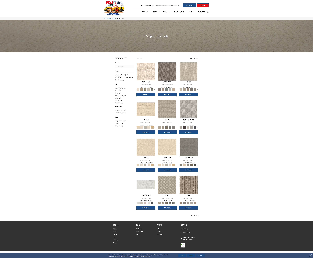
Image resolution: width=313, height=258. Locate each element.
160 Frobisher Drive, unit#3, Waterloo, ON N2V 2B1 (166, 5)
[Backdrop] (189, 147)
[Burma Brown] (184, 127)
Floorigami (115, 242)
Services (155, 12)
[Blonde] (184, 165)
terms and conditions (133, 256)
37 (198, 215)
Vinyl (114, 237)
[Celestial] (152, 202)
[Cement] (188, 165)
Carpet (114, 18)
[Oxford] (191, 202)
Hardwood (115, 231)
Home (105, 18)
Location (191, 12)
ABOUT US (159, 225)
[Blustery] (170, 89)
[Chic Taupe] (148, 89)
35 (194, 215)
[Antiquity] (146, 109)
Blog (158, 228)
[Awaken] (141, 202)
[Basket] (162, 89)
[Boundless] (145, 89)
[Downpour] (191, 89)
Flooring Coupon (139, 231)
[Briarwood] (184, 89)
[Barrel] (167, 71)
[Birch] (188, 71)
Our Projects (160, 234)
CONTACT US (184, 225)
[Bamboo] (141, 89)
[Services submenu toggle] (159, 12)
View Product (145, 94)
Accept (182, 255)
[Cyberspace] (195, 165)
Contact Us (201, 12)
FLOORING (115, 225)
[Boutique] (173, 89)
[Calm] (145, 127)
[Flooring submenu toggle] (149, 12)
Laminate (115, 234)
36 (196, 215)
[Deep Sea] (195, 127)
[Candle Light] (188, 127)
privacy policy (120, 256)
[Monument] (195, 89)
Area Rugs (115, 240)
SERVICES (138, 225)
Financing (138, 234)
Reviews (159, 231)
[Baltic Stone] (188, 109)
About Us (166, 12)
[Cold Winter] (191, 127)
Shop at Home (139, 228)
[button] (208, 12)
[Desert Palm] (188, 89)
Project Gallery (179, 12)
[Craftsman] (191, 165)
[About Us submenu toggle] (170, 12)
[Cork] (152, 127)
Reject (191, 255)
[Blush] (145, 202)
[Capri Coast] (148, 127)
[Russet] (195, 202)
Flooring (145, 12)
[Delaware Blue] (152, 89)
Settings (200, 255)
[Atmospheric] (146, 184)
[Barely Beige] (141, 127)
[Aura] (146, 71)
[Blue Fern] (166, 89)
